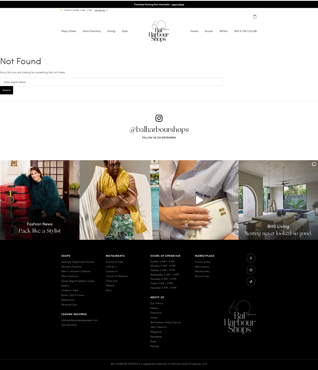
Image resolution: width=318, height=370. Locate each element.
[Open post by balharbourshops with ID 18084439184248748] (278, 200)
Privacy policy (203, 261)
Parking (154, 346)
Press (153, 341)
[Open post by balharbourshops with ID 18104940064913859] (119, 200)
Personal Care (69, 304)
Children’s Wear (70, 290)
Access (209, 31)
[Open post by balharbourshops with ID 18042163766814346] (198, 200)
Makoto (110, 285)
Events (194, 31)
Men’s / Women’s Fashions (75, 271)
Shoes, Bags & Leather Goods (77, 280)
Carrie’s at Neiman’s (117, 276)
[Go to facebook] (250, 258)
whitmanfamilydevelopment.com (79, 320)
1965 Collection (158, 327)
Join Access (100, 10)
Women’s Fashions (71, 266)
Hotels (153, 317)
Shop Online (68, 31)
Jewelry (65, 285)
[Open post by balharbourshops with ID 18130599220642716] (40, 200)
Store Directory (92, 31)
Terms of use (202, 276)
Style (125, 31)
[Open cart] (255, 16)
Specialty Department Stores (77, 261)
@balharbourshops (159, 129)
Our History (156, 303)
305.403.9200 (69, 325)
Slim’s (109, 290)
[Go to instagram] (250, 269)
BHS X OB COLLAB (245, 31)
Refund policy (202, 271)
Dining (111, 31)
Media (154, 308)
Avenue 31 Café (114, 261)
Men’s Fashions (69, 276)
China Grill (111, 280)
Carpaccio (112, 271)
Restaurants (67, 299)
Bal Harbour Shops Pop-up (165, 322)
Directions (155, 312)
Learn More (178, 4)
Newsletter (156, 336)
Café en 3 (111, 266)
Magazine (155, 331)
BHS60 (224, 31)
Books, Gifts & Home (72, 295)
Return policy (202, 266)
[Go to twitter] (250, 281)
